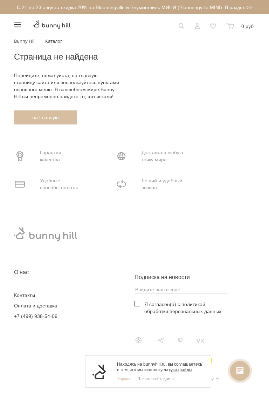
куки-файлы (180, 369)
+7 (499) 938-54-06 (35, 316)
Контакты (24, 295)
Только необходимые (156, 378)
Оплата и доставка (35, 306)
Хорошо (124, 378)
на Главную (45, 117)
